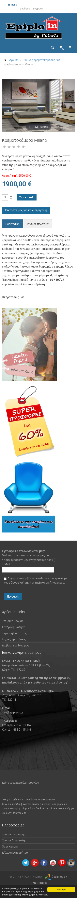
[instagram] (71, 862)
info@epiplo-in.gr (12, 712)
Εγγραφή (38, 8)
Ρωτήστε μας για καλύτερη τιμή (26, 210)
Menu (13, 4)
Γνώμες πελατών (38, 224)
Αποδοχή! (61, 889)
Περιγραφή (13, 224)
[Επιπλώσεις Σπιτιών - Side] (28, 497)
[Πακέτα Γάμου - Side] (29, 344)
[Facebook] (44, 862)
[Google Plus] (35, 862)
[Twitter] (26, 862)
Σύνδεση (25, 8)
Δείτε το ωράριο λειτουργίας (20, 782)
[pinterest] (62, 862)
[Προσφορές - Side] (29, 421)
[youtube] (53, 862)
